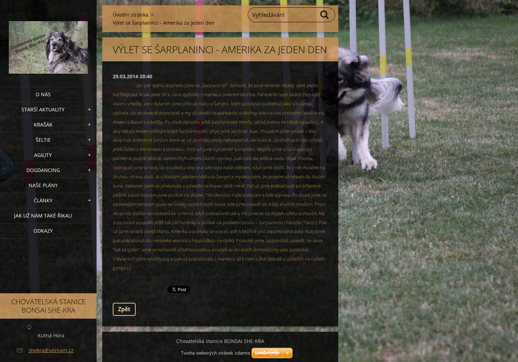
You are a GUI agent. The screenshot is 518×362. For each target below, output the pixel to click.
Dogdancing (43, 170)
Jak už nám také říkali (43, 215)
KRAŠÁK (43, 124)
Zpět (124, 309)
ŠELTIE (43, 139)
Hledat (324, 15)
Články (43, 200)
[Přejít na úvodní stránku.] (48, 39)
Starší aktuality (42, 109)
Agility (43, 155)
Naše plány (43, 185)
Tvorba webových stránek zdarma (215, 353)
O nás (43, 94)
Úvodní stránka (130, 14)
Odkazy (43, 230)
